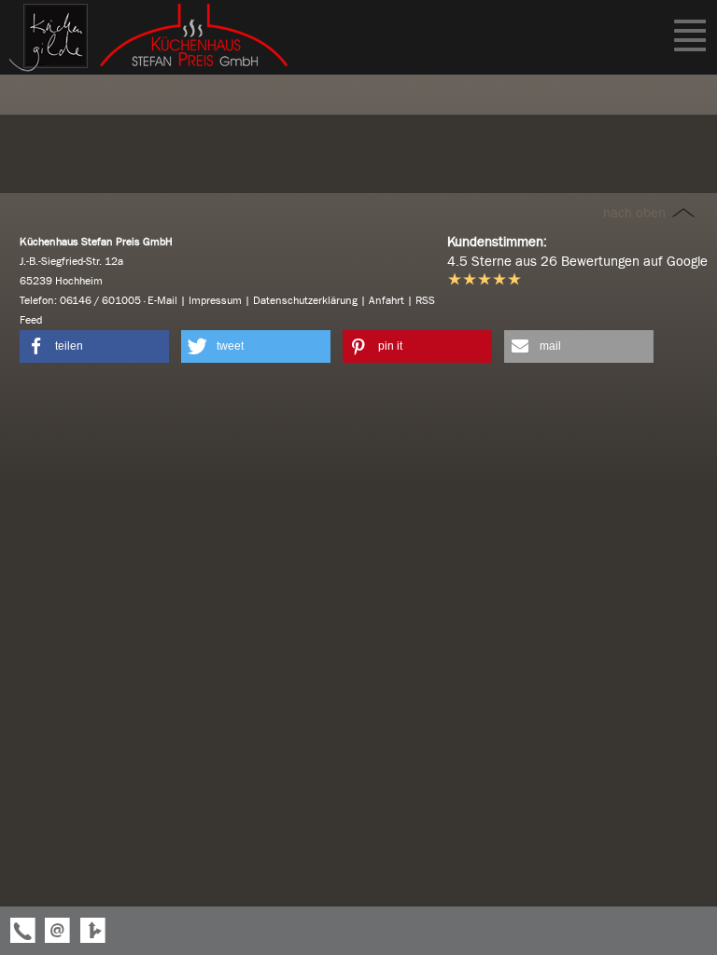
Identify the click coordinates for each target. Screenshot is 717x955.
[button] (94, 346)
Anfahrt (386, 300)
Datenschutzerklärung (305, 300)
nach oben (636, 212)
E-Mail (162, 300)
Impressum (215, 300)
